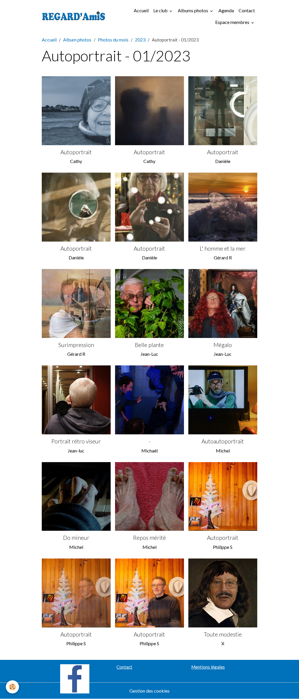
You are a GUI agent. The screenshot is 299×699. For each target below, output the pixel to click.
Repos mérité (149, 537)
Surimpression (76, 344)
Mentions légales (208, 666)
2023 (140, 39)
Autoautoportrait (222, 441)
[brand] (73, 16)
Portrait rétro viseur (76, 441)
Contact (247, 10)
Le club (160, 10)
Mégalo (222, 344)
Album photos (77, 39)
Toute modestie (223, 634)
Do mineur (76, 537)
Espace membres (232, 22)
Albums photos (193, 10)
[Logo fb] (74, 678)
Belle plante (149, 344)
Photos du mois (113, 39)
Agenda (226, 10)
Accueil (141, 10)
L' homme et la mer (223, 248)
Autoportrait (76, 152)
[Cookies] (12, 686)
